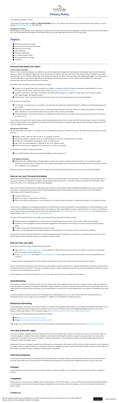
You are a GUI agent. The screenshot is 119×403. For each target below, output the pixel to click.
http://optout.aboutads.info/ (95, 324)
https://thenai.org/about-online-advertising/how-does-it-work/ (69, 311)
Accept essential (110, 399)
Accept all (98, 399)
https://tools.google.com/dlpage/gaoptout (39, 213)
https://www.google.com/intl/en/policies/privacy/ (76, 211)
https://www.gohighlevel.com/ (32, 250)
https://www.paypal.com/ (48, 254)
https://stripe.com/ (25, 254)
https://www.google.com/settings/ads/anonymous (36, 320)
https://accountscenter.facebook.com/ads (32, 318)
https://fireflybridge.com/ (24, 25)
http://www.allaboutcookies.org (64, 90)
